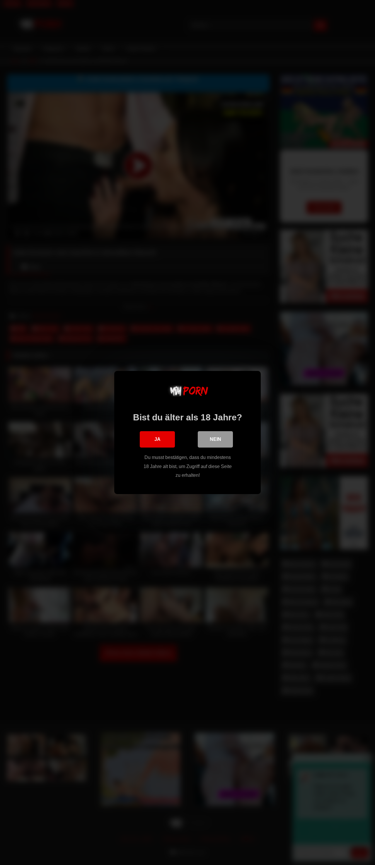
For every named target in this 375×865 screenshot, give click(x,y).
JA (157, 439)
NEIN (215, 439)
